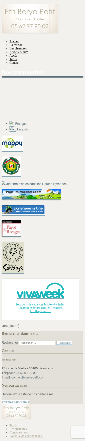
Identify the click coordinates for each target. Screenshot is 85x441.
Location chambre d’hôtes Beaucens (40, 308)
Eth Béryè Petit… (40, 311)
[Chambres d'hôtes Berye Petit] (30, 31)
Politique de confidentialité (26, 436)
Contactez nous (19, 432)
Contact (14, 62)
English (22, 129)
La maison (16, 44)
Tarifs (13, 59)
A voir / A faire (18, 52)
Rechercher (10, 342)
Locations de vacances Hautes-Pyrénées (40, 304)
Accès (13, 55)
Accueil (14, 41)
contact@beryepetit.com (28, 377)
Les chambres (18, 48)
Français (20, 123)
